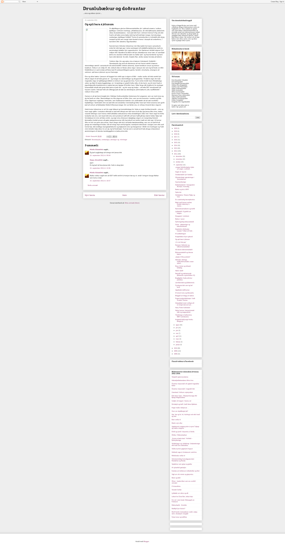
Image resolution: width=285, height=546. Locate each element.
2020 (176, 128)
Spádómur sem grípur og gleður (182, 464)
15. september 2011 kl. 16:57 (100, 181)
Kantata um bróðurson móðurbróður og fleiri (186, 471)
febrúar (178, 342)
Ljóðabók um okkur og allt (180, 493)
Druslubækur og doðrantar (114, 8)
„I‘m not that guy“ (180, 242)
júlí (177, 328)
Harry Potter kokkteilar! (182, 307)
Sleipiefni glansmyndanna (180, 377)
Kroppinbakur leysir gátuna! (184, 236)
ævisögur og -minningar (118, 139)
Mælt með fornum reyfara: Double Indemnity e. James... (183, 204)
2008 (176, 354)
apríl (177, 336)
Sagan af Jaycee (180, 172)
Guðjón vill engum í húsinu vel (181, 401)
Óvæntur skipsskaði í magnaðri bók (183, 389)
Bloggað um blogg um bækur (184, 296)
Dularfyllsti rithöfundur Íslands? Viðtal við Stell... (184, 230)
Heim (124, 195)
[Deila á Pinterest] (116, 136)
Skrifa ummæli (93, 185)
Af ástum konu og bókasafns (184, 293)
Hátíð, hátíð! (179, 271)
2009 (176, 351)
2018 (176, 134)
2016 (176, 140)
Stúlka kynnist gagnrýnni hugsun (182, 449)
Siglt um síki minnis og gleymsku (182, 474)
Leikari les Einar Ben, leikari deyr (182, 496)
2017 (176, 137)
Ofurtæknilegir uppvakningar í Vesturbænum (184, 178)
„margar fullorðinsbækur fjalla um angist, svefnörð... (184, 168)
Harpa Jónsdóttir (96, 160)
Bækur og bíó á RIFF (182, 189)
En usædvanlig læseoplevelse (185, 199)
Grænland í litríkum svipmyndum (182, 392)
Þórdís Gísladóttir (96, 149)
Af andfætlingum (180, 234)
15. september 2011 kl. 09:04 (100, 155)
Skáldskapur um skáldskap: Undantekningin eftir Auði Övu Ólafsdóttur (186, 444)
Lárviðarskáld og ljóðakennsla (184, 282)
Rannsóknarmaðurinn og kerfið (185, 209)
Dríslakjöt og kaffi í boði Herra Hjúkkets (184, 404)
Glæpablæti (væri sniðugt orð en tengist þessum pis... (184, 304)
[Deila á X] (112, 136)
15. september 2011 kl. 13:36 (100, 168)
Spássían (178, 192)
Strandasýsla (96, 139)
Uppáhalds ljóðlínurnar (182, 290)
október (178, 162)
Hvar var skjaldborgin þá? (180, 411)
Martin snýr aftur (177, 423)
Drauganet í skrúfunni (182, 216)
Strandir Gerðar (176, 490)
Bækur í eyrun (179, 219)
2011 (176, 154)
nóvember (179, 159)
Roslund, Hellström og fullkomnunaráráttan (182, 246)
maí (177, 333)
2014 (176, 145)
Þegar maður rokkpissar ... (180, 408)
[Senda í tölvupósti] (108, 136)
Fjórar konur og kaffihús (179, 517)
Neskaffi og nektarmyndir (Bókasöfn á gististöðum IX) (185, 274)
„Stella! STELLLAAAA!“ (182, 257)
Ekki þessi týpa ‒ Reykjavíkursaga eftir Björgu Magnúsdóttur (184, 396)
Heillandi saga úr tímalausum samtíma (184, 452)
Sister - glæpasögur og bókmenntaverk (182, 225)
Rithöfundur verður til (178, 455)
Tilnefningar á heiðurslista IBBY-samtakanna (183, 316)
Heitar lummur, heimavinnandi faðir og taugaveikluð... (184, 311)
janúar (178, 344)
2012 (176, 151)
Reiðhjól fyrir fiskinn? (178, 508)
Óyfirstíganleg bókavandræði (184, 222)
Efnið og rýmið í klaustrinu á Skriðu (183, 432)
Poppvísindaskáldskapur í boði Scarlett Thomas (185, 299)
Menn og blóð (176, 478)
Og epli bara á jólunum (182, 239)
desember (179, 156)
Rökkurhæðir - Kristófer (179, 505)
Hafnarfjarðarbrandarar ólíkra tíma (182, 380)
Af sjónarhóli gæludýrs (179, 467)
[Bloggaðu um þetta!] (110, 136)
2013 (176, 148)
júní (177, 330)
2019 (176, 131)
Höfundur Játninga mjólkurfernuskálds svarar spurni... (184, 261)
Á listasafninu (176, 486)
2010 (176, 348)
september (179, 165)
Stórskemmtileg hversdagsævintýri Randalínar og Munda (183, 460)
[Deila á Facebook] (114, 136)
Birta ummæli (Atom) (132, 203)
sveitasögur (106, 139)
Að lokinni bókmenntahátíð (183, 249)
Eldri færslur (159, 195)
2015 (176, 142)
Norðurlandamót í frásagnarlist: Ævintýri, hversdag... (185, 185)
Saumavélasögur (180, 182)
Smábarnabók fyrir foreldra (183, 174)
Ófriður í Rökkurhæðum (179, 435)
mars (177, 339)
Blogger (146, 541)
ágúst (178, 325)
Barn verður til (176, 419)
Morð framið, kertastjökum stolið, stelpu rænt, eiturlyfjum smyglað (184, 513)
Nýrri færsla (90, 195)
